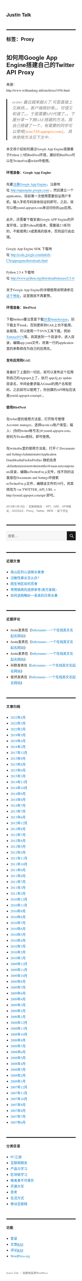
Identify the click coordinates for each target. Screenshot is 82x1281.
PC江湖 (16, 1157)
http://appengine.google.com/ (30, 190)
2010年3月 (18, 946)
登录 (14, 1238)
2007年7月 (18, 1116)
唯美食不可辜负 (22, 1180)
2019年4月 (18, 741)
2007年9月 (18, 1104)
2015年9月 (18, 758)
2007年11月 (19, 1093)
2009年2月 (18, 1011)
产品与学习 (19, 1168)
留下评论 (62, 511)
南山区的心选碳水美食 (27, 572)
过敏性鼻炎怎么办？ (26, 578)
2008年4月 (18, 1063)
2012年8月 (18, 829)
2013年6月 (18, 817)
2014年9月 (18, 793)
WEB (50, 511)
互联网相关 (35, 506)
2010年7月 (18, 923)
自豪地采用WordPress (35, 1273)
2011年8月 (18, 876)
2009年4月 (18, 999)
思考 (14, 1192)
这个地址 (13, 295)
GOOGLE (18, 511)
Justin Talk (18, 14)
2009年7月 (18, 987)
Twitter (40, 511)
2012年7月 (18, 834)
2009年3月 (18, 1005)
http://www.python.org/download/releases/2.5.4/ (42, 278)
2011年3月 (18, 887)
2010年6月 (18, 928)
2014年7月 (18, 805)
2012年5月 (18, 846)
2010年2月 (18, 952)
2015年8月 (18, 764)
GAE (56, 506)
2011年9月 (18, 870)
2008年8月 (18, 1040)
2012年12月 (19, 823)
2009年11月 (19, 969)
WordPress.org (20, 1256)
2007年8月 (18, 1110)
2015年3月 (18, 776)
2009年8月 (18, 981)
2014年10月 (19, 788)
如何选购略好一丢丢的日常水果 (34, 595)
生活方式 (17, 1198)
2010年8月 (18, 917)
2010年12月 (19, 899)
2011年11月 (19, 858)
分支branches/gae (56, 319)
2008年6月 (18, 1052)
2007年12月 (19, 1087)
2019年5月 (18, 735)
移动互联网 (19, 1204)
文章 (17, 1244)
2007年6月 (18, 1122)
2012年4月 (18, 852)
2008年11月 (19, 1028)
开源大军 (17, 1186)
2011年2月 (18, 893)
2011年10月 (19, 864)
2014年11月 (19, 782)
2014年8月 (18, 799)
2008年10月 (19, 1034)
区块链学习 (19, 1174)
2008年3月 (18, 1069)
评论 (17, 1250)
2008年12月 (19, 1022)
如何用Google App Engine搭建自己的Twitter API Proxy (40, 64)
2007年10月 (19, 1099)
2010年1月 (18, 958)
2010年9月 (18, 911)
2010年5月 (18, 934)
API (48, 506)
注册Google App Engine (30, 184)
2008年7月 (18, 1046)
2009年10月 (19, 975)
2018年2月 (18, 746)
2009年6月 (18, 993)
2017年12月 (19, 752)
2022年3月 (18, 723)
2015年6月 (18, 770)
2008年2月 (18, 1075)
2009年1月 (18, 1016)
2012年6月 (18, 840)
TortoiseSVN (15, 337)
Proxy (29, 511)
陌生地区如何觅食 (24, 583)
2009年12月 (19, 964)
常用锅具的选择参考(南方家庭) (33, 589)
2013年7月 (18, 811)
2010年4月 (18, 940)
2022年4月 (18, 717)
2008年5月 (18, 1057)
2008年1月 (18, 1081)
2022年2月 (18, 729)
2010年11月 (19, 905)
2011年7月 (18, 881)
